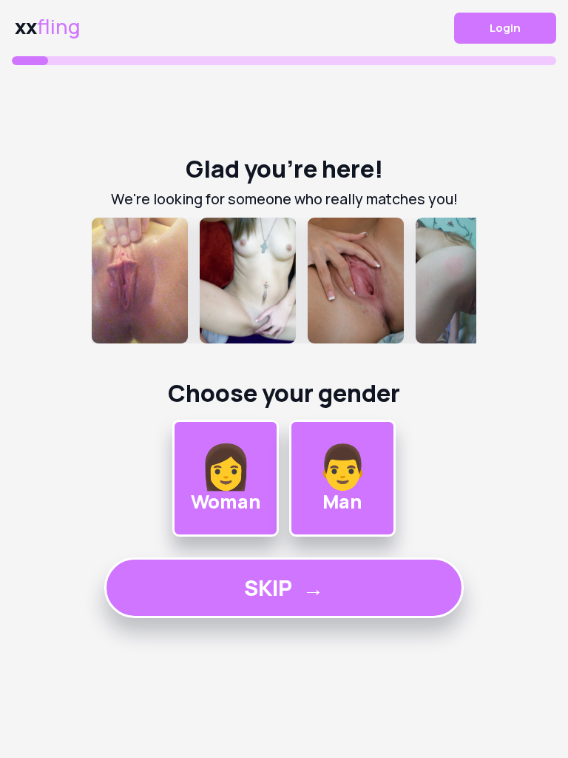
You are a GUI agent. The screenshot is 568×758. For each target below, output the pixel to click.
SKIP (284, 588)
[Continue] (284, 280)
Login (505, 28)
